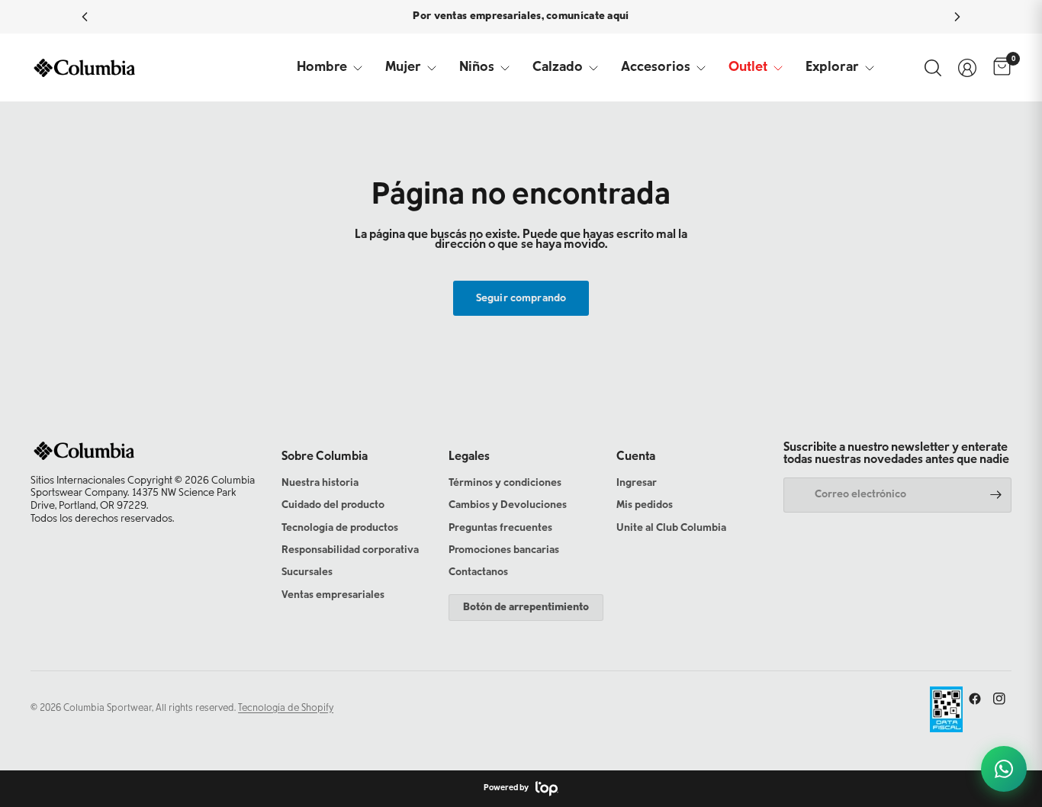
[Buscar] (933, 67)
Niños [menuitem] (476, 68)
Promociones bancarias (504, 550)
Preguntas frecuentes (500, 528)
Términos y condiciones (505, 483)
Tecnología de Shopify (285, 709)
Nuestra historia (320, 483)
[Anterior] (84, 17)
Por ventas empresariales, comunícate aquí (521, 16)
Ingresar (636, 483)
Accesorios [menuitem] (655, 68)
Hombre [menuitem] (322, 68)
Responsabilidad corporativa (350, 550)
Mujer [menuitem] (403, 68)
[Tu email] (996, 495)
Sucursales (307, 572)
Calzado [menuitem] (557, 68)
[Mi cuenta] (967, 67)
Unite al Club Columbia (671, 528)
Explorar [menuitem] (832, 68)
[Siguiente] (957, 17)
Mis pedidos (644, 505)
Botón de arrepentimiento (526, 608)
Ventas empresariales (332, 595)
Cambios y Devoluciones (508, 505)
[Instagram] (999, 698)
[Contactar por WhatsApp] (1004, 769)
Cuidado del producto (332, 505)
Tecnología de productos (339, 528)
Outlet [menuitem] (747, 68)
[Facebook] (975, 698)
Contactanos (478, 572)
